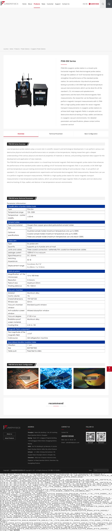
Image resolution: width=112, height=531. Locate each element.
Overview (21, 134)
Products (37, 4)
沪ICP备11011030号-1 (54, 470)
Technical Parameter (56, 134)
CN (84, 4)
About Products (9, 438)
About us (9, 434)
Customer (50, 4)
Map (90, 470)
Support (58, 4)
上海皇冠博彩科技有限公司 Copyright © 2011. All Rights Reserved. (29, 470)
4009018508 (95, 4)
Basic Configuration (91, 134)
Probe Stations (25, 49)
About (30, 4)
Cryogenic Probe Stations (38, 49)
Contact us (65, 4)
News (43, 4)
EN (86, 4)
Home (24, 4)
